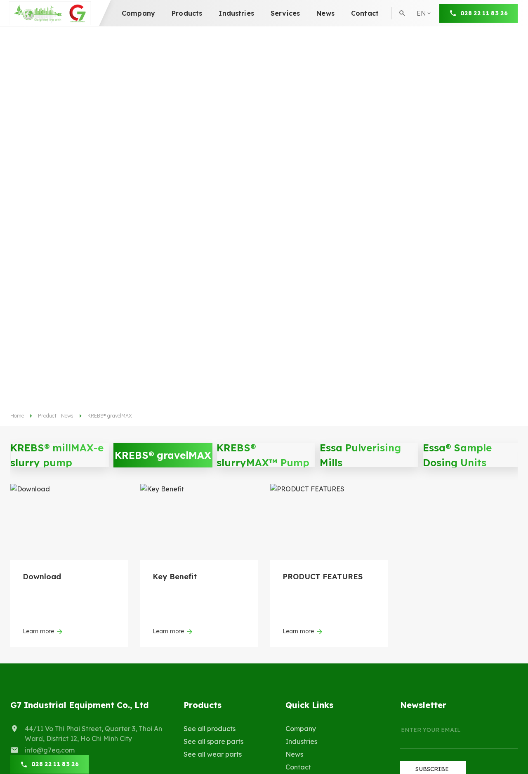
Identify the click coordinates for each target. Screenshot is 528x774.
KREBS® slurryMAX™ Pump (263, 455)
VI (423, 44)
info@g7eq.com (50, 750)
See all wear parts (213, 754)
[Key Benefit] (199, 522)
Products (187, 13)
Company (138, 13)
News (325, 13)
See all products (210, 728)
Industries (236, 13)
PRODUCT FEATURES (323, 576)
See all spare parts (213, 741)
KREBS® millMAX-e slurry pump (57, 455)
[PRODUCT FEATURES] (329, 522)
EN (424, 28)
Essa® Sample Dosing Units (457, 455)
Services (285, 13)
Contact (365, 13)
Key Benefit (175, 576)
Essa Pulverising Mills (360, 455)
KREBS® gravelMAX (163, 455)
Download (42, 576)
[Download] (69, 522)
